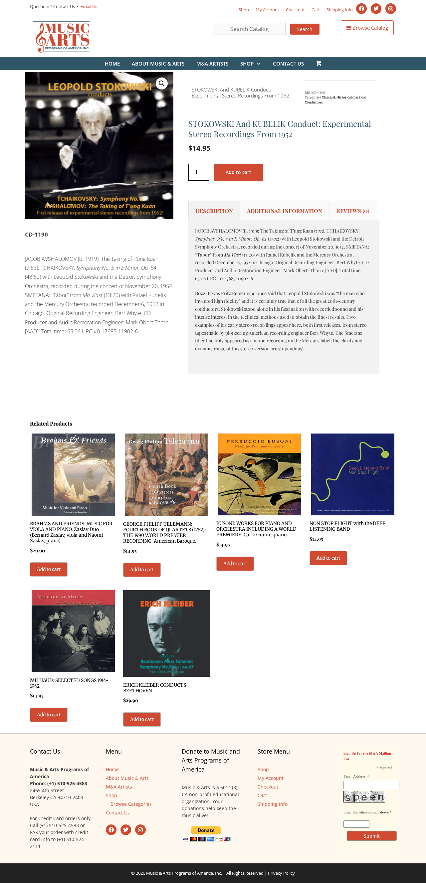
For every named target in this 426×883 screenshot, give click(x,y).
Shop (244, 10)
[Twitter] (376, 8)
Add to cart (238, 172)
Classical (328, 97)
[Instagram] (390, 8)
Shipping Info (339, 10)
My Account (267, 10)
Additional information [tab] (284, 210)
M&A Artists (212, 63)
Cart (316, 10)
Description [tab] (214, 210)
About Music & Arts (158, 63)
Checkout (295, 10)
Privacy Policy (281, 873)
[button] (162, 83)
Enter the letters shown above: (366, 812)
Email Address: (354, 777)
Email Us (88, 6)
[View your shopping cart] (318, 63)
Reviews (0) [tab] (352, 210)
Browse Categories (131, 804)
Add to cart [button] (49, 569)
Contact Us (288, 63)
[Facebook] (361, 8)
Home (112, 63)
